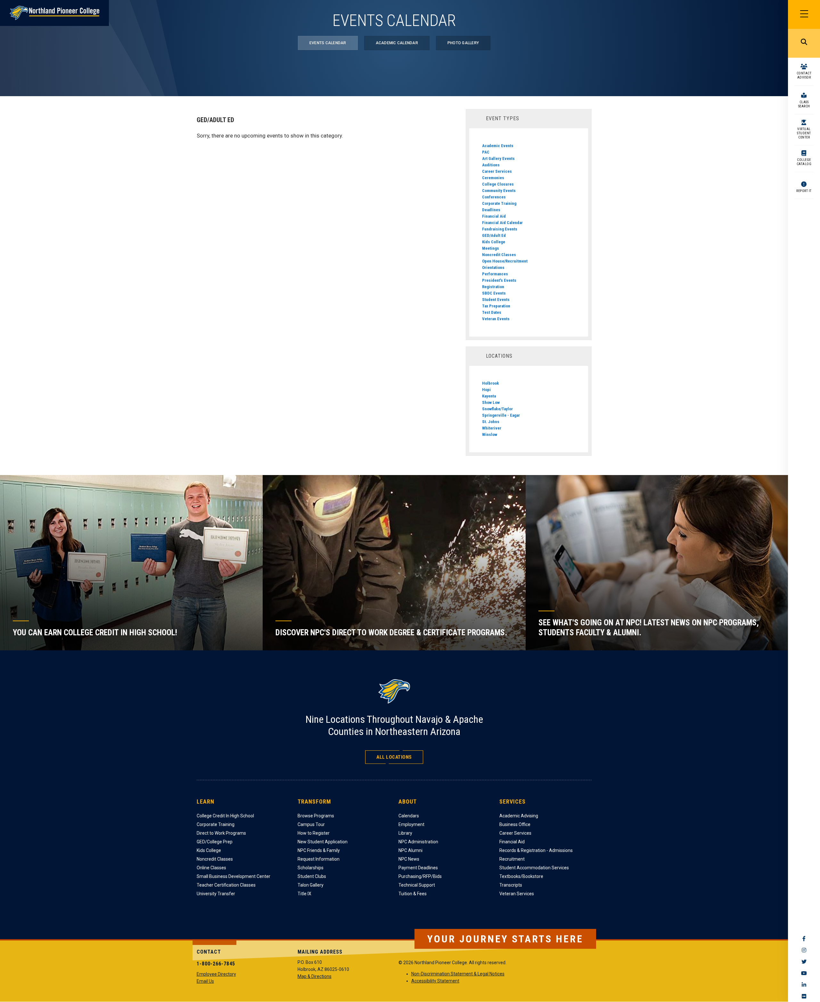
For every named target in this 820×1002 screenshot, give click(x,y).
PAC (485, 152)
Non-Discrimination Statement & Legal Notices (457, 973)
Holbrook (490, 383)
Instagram (804, 950)
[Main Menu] (804, 14)
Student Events (496, 299)
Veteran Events (496, 318)
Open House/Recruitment (505, 261)
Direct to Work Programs (221, 833)
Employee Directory (216, 974)
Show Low (491, 402)
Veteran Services (516, 893)
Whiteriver (491, 428)
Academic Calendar (397, 43)
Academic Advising (518, 815)
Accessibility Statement (435, 980)
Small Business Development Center (233, 876)
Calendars (408, 815)
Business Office (514, 824)
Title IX (304, 893)
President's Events (499, 280)
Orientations (493, 267)
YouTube (804, 973)
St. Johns (490, 421)
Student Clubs (312, 876)
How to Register (314, 833)
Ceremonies (493, 177)
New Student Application (323, 841)
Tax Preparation (496, 306)
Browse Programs (316, 815)
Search (804, 43)
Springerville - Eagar (501, 415)
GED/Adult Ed (494, 235)
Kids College (493, 241)
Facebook (804, 938)
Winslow (489, 434)
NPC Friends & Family (319, 850)
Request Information (319, 859)
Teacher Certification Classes (226, 885)
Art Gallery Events (498, 158)
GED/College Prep (215, 841)
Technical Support (416, 885)
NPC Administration (418, 841)
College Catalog (804, 162)
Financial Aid (494, 216)
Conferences (494, 197)
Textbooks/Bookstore (521, 876)
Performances (495, 273)
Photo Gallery (463, 43)
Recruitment (512, 859)
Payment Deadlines (418, 867)
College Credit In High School (225, 815)
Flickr (804, 996)
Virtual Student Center (804, 133)
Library (405, 833)
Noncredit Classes (499, 254)
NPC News (408, 859)
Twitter (804, 961)
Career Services (497, 171)
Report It (804, 191)
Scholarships (311, 867)
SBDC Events (494, 293)
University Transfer (216, 893)
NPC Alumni (410, 850)
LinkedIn (804, 984)
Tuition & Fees (412, 893)
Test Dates (491, 312)
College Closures (498, 184)
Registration (493, 286)
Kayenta (489, 396)
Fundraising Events (499, 229)
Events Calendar (327, 43)
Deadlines (491, 209)
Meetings (490, 248)
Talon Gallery (311, 885)
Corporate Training (499, 203)
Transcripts (510, 885)
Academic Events (497, 145)
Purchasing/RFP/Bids (420, 876)
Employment (411, 824)
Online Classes (211, 867)
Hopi (486, 389)
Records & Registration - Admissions (536, 850)
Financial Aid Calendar (502, 222)
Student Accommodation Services (534, 867)
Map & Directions (315, 976)
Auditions (491, 165)
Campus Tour (311, 824)
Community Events (499, 190)
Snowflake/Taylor (497, 408)
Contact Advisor (804, 75)
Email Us (205, 981)
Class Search (804, 104)
